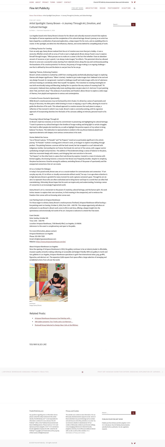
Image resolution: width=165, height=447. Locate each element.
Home (31, 15)
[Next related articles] (106, 350)
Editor (33, 30)
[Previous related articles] (101, 350)
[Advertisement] (124, 58)
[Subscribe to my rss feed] (132, 2)
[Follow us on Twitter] (134, 2)
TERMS (54, 425)
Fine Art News (38, 15)
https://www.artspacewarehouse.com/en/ (51, 242)
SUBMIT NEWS (48, 427)
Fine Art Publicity (39, 443)
